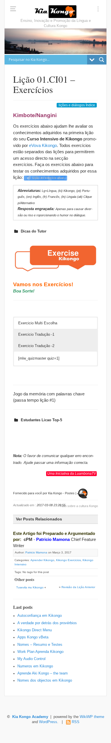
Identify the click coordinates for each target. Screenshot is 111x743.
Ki (43, 145)
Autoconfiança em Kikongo (39, 616)
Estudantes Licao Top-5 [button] (41, 420)
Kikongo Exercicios (68, 560)
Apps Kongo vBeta (32, 637)
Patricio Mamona (53, 539)
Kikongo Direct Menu (34, 630)
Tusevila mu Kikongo (30, 587)
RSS (75, 722)
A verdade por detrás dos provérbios (47, 623)
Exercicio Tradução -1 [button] (36, 334)
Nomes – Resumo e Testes (39, 645)
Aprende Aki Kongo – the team (42, 673)
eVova (35, 145)
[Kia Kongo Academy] (55, 11)
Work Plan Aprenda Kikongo (40, 652)
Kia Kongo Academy (30, 717)
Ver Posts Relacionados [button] (39, 519)
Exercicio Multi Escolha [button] (37, 323)
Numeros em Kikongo (35, 666)
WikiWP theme (92, 717)
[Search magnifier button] (101, 60)
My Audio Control (31, 659)
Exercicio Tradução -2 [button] (36, 346)
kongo (51, 145)
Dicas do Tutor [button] (33, 231)
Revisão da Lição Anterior (78, 587)
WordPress (48, 722)
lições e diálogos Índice (77, 105)
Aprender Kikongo (42, 560)
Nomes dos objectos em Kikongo (44, 680)
